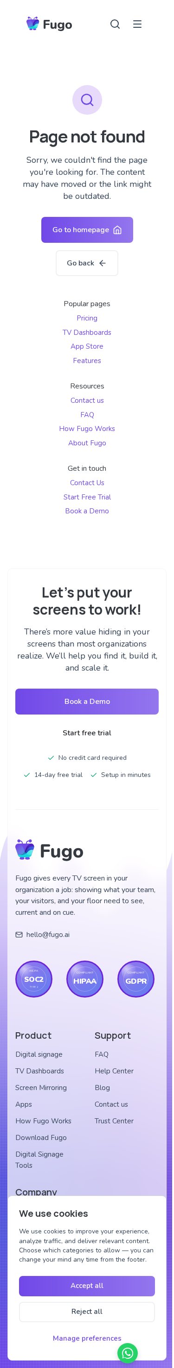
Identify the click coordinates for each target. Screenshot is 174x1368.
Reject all (87, 1311)
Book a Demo (87, 511)
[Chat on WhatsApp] (127, 1353)
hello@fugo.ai (48, 934)
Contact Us (87, 482)
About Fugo (87, 443)
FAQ (87, 414)
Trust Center (114, 1121)
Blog (102, 1087)
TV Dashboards (87, 332)
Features (87, 360)
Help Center (114, 1071)
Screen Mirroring (41, 1087)
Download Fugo (41, 1137)
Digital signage (39, 1054)
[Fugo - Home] (49, 24)
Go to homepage (80, 230)
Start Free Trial (87, 497)
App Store (87, 346)
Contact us (87, 400)
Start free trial (87, 733)
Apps (23, 1104)
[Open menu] (137, 24)
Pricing (87, 318)
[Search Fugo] (115, 24)
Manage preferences (87, 1338)
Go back (80, 263)
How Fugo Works (87, 428)
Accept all (87, 1285)
